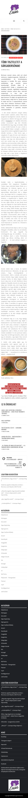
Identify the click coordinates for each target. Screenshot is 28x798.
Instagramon (15, 388)
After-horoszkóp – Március (14, 458)
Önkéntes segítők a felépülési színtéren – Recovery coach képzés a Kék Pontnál (12, 486)
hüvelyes (20, 396)
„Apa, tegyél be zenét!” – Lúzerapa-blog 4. (12, 499)
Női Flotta (4, 574)
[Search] (23, 21)
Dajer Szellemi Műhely (7, 532)
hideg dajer (4, 550)
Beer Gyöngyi (5, 440)
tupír (2, 584)
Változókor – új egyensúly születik (10, 722)
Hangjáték (4, 543)
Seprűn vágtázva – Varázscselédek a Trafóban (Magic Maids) (11, 437)
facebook (3, 764)
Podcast (3, 581)
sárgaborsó (7, 398)
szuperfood (23, 398)
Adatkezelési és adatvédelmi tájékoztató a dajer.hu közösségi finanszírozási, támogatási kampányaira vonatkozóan (13, 769)
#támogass (4, 518)
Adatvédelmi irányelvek (7, 760)
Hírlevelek (4, 553)
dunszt (3, 536)
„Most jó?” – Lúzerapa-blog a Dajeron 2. (11, 725)
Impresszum (4, 756)
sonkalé (17, 398)
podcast (17, 390)
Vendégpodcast (5, 588)
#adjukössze (4, 515)
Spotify (11, 392)
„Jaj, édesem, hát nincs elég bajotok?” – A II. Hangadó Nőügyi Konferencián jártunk (13, 446)
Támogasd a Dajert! (6, 740)
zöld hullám (4, 591)
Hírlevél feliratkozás (6, 748)
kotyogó (20, 57)
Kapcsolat (3, 744)
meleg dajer (4, 567)
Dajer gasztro (13, 57)
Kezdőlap (3, 737)
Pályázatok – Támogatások (8, 577)
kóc (2, 560)
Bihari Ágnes (5, 422)
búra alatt (3, 522)
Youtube (11, 390)
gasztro (15, 396)
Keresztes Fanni (6, 431)
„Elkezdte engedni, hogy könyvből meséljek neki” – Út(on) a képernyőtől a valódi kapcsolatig (13, 493)
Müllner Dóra (6, 69)
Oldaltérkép (4, 752)
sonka (13, 398)
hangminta (4, 546)
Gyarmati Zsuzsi (6, 415)
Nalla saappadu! (5, 421)
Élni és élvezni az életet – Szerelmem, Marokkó (11, 428)
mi (1, 571)
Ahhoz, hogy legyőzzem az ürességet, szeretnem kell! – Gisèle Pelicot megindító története (13, 411)
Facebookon (6, 388)
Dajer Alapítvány (5, 525)
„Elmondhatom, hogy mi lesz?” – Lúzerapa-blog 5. (14, 480)
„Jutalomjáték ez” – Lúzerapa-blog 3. (11, 503)
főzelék (10, 396)
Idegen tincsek (5, 557)
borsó (6, 396)
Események (4, 539)
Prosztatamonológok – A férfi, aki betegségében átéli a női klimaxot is (13, 464)
